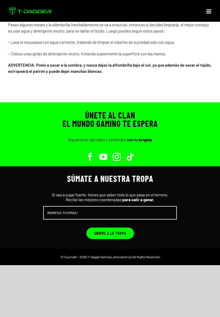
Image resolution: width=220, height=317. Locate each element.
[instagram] (117, 157)
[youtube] (103, 157)
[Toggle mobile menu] (209, 11)
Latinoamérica (121, 257)
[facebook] (90, 157)
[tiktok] (130, 157)
